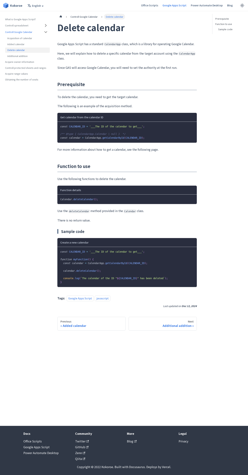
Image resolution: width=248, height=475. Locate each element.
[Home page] (60, 16)
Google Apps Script (174, 5)
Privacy (183, 441)
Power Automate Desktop (207, 5)
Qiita (78, 458)
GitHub (80, 447)
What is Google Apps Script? (20, 19)
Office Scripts (149, 5)
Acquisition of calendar (19, 38)
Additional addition (17, 56)
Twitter (80, 441)
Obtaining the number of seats (21, 79)
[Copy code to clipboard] (192, 126)
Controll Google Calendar (18, 32)
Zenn (78, 453)
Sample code (225, 29)
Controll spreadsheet (16, 25)
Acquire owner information (19, 62)
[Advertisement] (127, 378)
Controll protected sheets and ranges (25, 67)
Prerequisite (222, 18)
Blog (230, 5)
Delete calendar (16, 50)
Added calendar (16, 44)
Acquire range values (16, 73)
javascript (102, 298)
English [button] (36, 5)
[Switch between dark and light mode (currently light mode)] (242, 5)
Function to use (223, 24)
